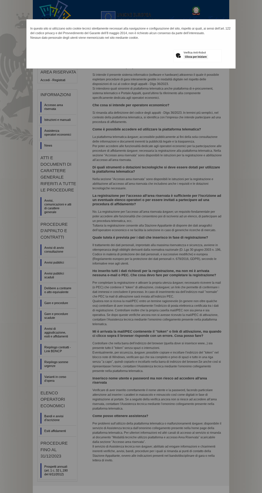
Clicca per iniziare (196, 56)
